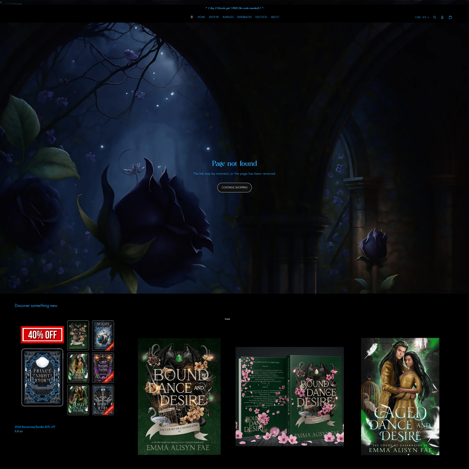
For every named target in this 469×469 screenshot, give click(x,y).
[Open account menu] (442, 17)
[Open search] (435, 17)
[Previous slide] (20, 369)
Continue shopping (235, 187)
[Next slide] (117, 369)
